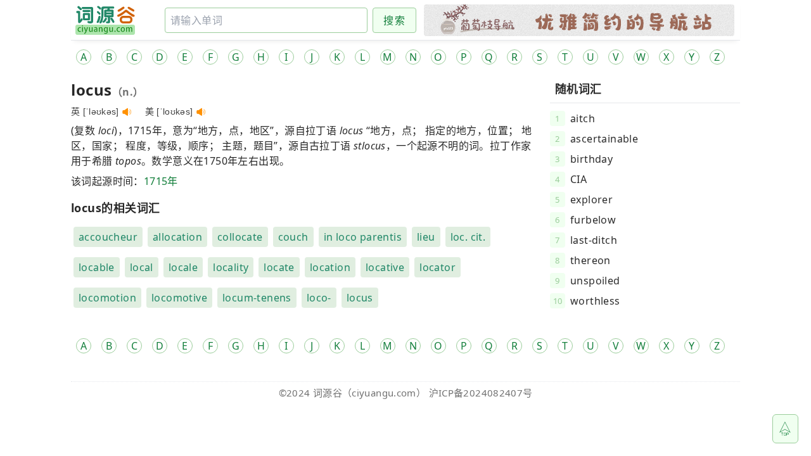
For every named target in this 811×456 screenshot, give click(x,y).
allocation (177, 237)
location (330, 267)
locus (360, 298)
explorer (591, 199)
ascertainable (604, 139)
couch (293, 237)
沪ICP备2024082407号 (481, 392)
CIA (578, 179)
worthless (595, 301)
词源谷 (327, 392)
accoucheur (108, 237)
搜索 (394, 20)
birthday (591, 159)
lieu (426, 237)
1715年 (161, 181)
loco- (319, 298)
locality (230, 267)
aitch (582, 118)
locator (437, 267)
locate (279, 267)
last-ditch (593, 240)
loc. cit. (468, 237)
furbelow (593, 220)
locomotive (179, 298)
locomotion (107, 298)
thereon (590, 260)
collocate (240, 237)
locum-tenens (256, 298)
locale (183, 267)
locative (385, 267)
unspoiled (595, 281)
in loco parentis (363, 237)
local (141, 267)
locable (97, 267)
